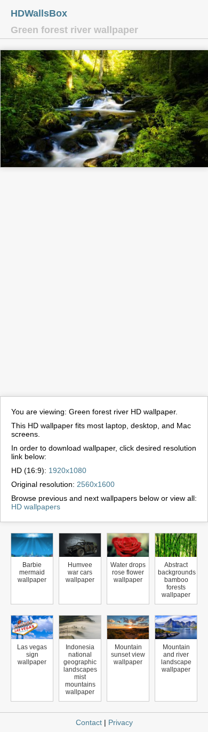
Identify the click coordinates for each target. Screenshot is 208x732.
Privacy (120, 722)
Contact (89, 722)
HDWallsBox (39, 13)
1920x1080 (67, 470)
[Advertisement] (104, 287)
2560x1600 (96, 484)
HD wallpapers (35, 506)
